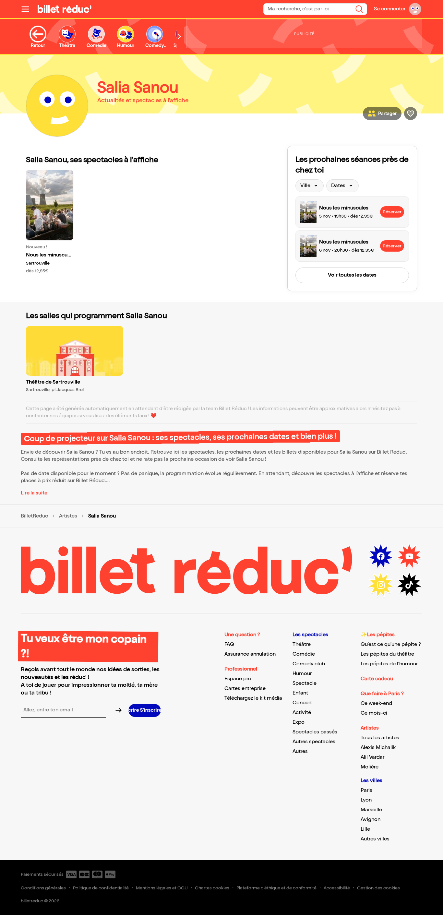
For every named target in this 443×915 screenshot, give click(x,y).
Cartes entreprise (245, 688)
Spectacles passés (315, 732)
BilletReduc (34, 516)
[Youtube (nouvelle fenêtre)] (409, 556)
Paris (366, 790)
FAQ (229, 644)
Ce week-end (376, 703)
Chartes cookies (212, 888)
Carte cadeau (377, 679)
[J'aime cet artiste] (410, 113)
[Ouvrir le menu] (28, 9)
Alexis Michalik (378, 747)
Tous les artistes (380, 738)
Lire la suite (34, 493)
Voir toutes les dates (352, 275)
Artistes (68, 516)
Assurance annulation (250, 654)
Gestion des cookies (378, 888)
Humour (302, 674)
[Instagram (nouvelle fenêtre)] (381, 585)
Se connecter (389, 9)
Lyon (366, 800)
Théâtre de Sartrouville (53, 382)
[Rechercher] (359, 9)
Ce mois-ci (374, 713)
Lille (365, 829)
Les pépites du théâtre (387, 654)
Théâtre (302, 644)
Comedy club (309, 664)
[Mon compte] (415, 9)
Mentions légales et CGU (162, 888)
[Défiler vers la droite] (179, 36)
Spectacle (305, 683)
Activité (302, 712)
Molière (369, 767)
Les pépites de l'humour (389, 664)
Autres (300, 751)
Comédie (304, 654)
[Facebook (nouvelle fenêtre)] (381, 556)
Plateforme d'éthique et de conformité (276, 888)
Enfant (300, 693)
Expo (299, 722)
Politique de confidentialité (101, 888)
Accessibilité (337, 888)
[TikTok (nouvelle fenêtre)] (409, 585)
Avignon (370, 819)
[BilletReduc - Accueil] (64, 9)
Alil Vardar (372, 757)
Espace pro (237, 679)
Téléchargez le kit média (253, 698)
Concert (302, 703)
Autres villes (375, 839)
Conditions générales (43, 888)
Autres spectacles (314, 742)
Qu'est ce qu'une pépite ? (391, 644)
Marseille (371, 810)
